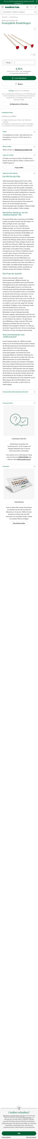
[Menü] (2, 6)
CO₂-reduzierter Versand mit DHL (19, 73)
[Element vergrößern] (34, 54)
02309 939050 (23, 457)
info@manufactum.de (24, 459)
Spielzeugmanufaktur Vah (23, 150)
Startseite (4, 17)
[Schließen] (37, 1)
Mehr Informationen (31, 1137)
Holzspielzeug (13, 17)
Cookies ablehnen (6, 1137)
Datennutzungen (26, 1117)
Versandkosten (27, 71)
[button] (35, 29)
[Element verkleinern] (31, 54)
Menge (8, 62)
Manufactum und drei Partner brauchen (14, 1115)
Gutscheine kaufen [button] (19, 523)
